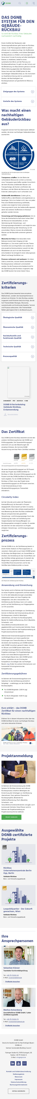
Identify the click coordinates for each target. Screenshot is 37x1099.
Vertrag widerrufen (18, 1091)
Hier (8, 664)
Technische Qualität (12, 346)
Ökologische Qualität (12, 317)
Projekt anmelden (11, 817)
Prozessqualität (10, 356)
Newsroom (18, 1077)
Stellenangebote (18, 1074)
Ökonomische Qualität (13, 327)
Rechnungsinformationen (18, 1085)
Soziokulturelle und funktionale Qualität (12, 337)
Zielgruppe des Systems (14, 91)
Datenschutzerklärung (18, 1082)
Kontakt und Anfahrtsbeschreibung (18, 1071)
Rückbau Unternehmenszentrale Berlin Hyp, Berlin (17, 870)
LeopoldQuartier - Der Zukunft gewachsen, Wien (17, 910)
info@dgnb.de (21, 1057)
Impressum (18, 1079)
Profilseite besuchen (12, 981)
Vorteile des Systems (12, 101)
